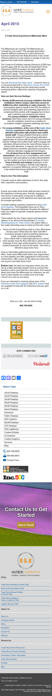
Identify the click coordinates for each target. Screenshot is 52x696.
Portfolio (4, 663)
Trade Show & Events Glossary (13, 651)
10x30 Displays (11, 399)
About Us (4, 616)
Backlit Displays (11, 422)
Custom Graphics (12, 439)
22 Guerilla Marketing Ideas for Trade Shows (23, 221)
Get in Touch (26, 525)
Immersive (9, 412)
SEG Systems (10, 419)
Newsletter (35, 2)
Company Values (8, 620)
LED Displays (10, 426)
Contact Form (13, 460)
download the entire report (20, 83)
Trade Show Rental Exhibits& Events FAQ (12, 593)
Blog (6, 446)
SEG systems (39, 284)
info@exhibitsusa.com (43, 690)
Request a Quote (6, 2)
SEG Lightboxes (11, 429)
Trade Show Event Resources (13, 648)
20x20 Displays (11, 403)
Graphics (24, 685)
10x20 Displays (11, 396)
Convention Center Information (13, 655)
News (3, 624)
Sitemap (4, 635)
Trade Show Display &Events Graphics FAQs (10, 599)
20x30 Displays (11, 406)
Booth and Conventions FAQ (12, 588)
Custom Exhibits (11, 432)
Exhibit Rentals (9, 685)
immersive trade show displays (15, 284)
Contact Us (5, 632)
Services (8, 442)
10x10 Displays (11, 393)
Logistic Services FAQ (9, 604)
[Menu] (48, 11)
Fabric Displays (11, 416)
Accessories (9, 436)
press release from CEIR (38, 85)
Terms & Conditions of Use (9, 681)
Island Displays (11, 409)
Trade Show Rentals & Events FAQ (15, 585)
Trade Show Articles (9, 659)
